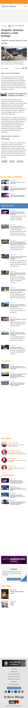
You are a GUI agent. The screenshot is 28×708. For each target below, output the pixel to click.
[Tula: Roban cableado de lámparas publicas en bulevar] (5, 231)
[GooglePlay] (19, 691)
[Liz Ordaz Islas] (4, 468)
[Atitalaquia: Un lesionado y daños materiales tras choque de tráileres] (5, 216)
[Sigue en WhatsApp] (23, 68)
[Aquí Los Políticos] (4, 444)
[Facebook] (6, 691)
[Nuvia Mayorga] (4, 460)
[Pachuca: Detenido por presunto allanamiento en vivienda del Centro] (5, 188)
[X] (9, 691)
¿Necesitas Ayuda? (14, 688)
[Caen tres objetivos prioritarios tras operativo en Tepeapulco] (5, 293)
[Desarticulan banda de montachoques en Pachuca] (5, 351)
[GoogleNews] (12, 691)
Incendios (20, 161)
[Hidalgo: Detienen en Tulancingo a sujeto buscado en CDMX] (5, 488)
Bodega (4, 161)
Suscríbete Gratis (14, 579)
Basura (12, 161)
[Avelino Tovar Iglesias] (4, 452)
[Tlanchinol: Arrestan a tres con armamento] (5, 182)
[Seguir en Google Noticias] (25, 68)
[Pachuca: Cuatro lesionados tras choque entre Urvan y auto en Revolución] (5, 308)
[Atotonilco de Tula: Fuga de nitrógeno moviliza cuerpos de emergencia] (5, 336)
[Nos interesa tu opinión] (14, 663)
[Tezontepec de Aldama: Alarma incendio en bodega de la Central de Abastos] (5, 502)
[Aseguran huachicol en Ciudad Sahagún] (5, 323)
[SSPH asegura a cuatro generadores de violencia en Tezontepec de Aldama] (5, 481)
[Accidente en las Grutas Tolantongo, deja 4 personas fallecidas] (5, 495)
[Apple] (15, 691)
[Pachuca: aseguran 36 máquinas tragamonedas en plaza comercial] (5, 261)
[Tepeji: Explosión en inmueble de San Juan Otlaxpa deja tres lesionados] (5, 278)
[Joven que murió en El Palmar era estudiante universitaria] (5, 195)
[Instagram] (22, 691)
